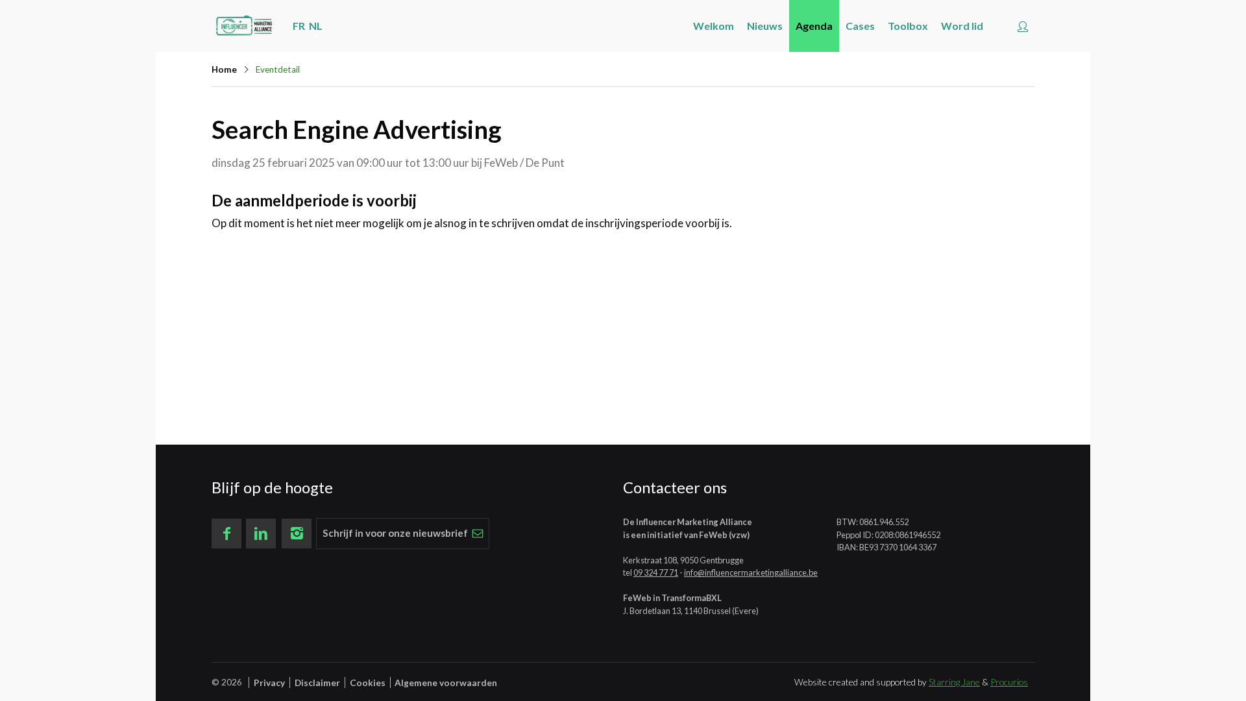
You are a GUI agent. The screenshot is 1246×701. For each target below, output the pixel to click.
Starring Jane (954, 681)
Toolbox (908, 25)
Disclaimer (317, 682)
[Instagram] (297, 533)
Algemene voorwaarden (446, 682)
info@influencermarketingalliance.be (751, 572)
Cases (860, 25)
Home (224, 69)
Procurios (1009, 681)
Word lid (962, 25)
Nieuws (765, 25)
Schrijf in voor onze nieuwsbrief (395, 533)
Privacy (269, 682)
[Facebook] (226, 533)
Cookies (367, 682)
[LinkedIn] (261, 533)
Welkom (713, 25)
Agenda (814, 25)
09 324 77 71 (655, 572)
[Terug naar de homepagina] (244, 26)
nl (316, 25)
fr (299, 25)
